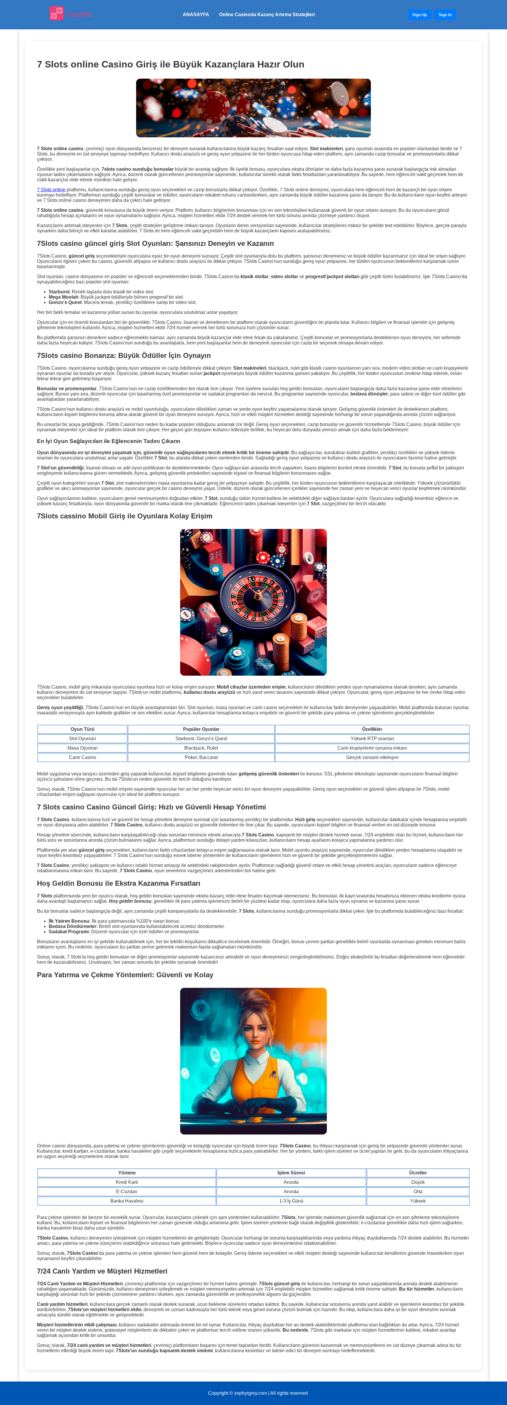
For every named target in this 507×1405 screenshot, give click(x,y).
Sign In (445, 15)
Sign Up (419, 15)
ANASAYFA (196, 14)
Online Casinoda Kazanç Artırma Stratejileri (267, 14)
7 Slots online (51, 189)
